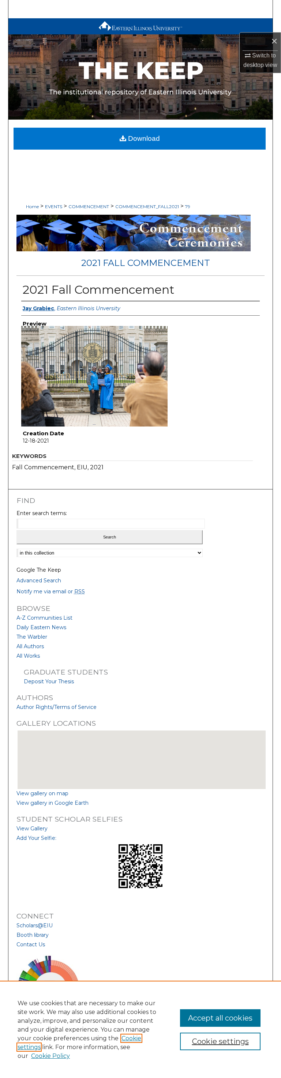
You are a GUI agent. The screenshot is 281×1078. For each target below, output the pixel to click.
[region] (140, 1029)
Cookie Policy (50, 1055)
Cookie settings (220, 1041)
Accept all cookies (220, 1018)
